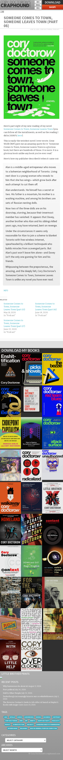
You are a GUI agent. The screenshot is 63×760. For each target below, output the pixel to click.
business (47, 717)
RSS (38, 8)
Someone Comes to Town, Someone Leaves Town (28, 129)
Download (52, 2)
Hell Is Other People (12, 693)
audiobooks (29, 717)
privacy (7, 724)
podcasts (55, 721)
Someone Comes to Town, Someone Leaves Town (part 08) (31, 21)
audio (19, 717)
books (38, 717)
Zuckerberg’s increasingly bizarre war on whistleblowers (28, 696)
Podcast (56, 29)
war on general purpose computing (43, 728)
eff (26, 721)
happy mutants (44, 721)
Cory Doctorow (46, 29)
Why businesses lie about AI (15, 686)
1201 (5, 717)
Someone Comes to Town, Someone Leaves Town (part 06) (46, 307)
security (30, 724)
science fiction (18, 724)
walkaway (23, 728)
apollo (12, 717)
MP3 (6, 290)
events (32, 721)
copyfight (57, 717)
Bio (38, 2)
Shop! (52, 7)
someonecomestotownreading (48, 724)
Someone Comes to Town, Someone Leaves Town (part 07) (14, 323)
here (19, 135)
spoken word (12, 728)
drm (21, 721)
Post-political (8, 689)
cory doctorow (11, 721)
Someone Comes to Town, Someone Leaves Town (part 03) (14, 307)
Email (38, 5)
